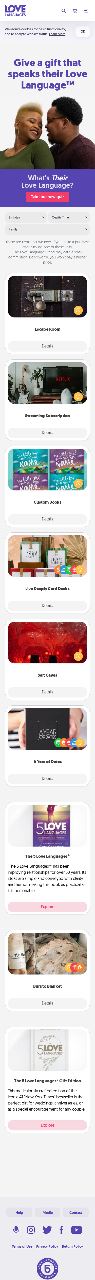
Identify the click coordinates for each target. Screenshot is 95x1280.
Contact (75, 1212)
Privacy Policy (47, 1246)
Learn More (57, 34)
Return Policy (72, 1246)
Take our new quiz (47, 196)
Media (48, 1212)
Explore (47, 906)
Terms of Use (22, 1246)
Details (47, 346)
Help (19, 1212)
